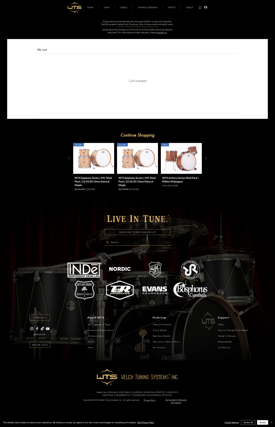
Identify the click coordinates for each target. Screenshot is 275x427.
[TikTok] (42, 329)
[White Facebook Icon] (37, 329)
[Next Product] (206, 158)
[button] (107, 7)
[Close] (271, 422)
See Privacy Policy (145, 422)
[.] (205, 7)
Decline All (248, 422)
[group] (137, 167)
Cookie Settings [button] (232, 422)
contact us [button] (162, 32)
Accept (263, 422)
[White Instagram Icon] (32, 329)
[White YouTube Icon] (48, 329)
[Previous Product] (69, 158)
